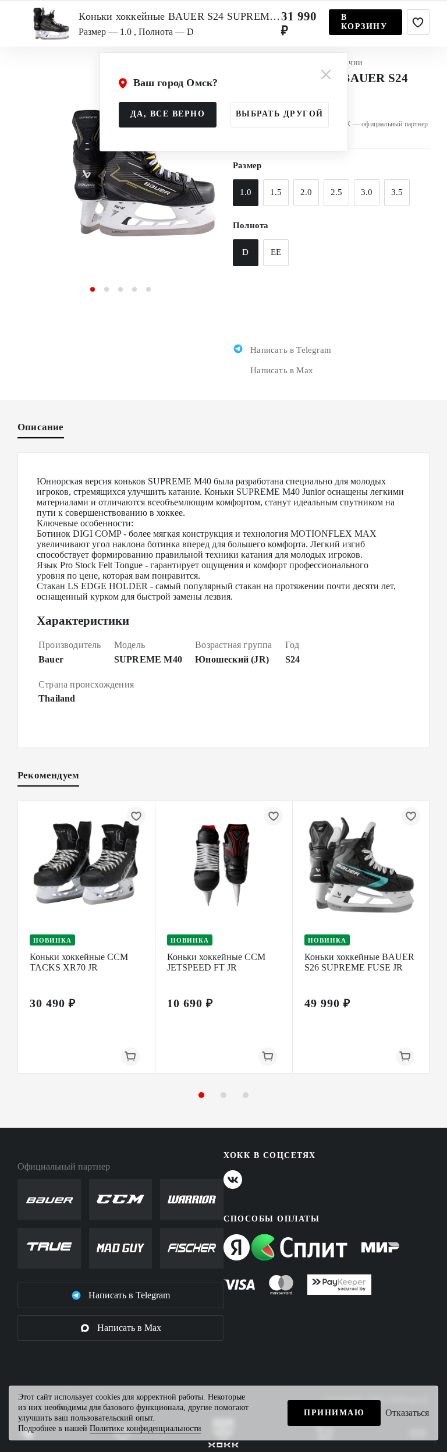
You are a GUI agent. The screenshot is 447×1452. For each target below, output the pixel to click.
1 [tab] (92, 289)
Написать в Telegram (129, 1295)
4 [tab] (134, 289)
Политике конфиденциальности (145, 1428)
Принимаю (334, 1412)
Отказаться (407, 1413)
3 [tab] (120, 289)
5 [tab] (148, 289)
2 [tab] (106, 289)
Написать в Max (129, 1328)
